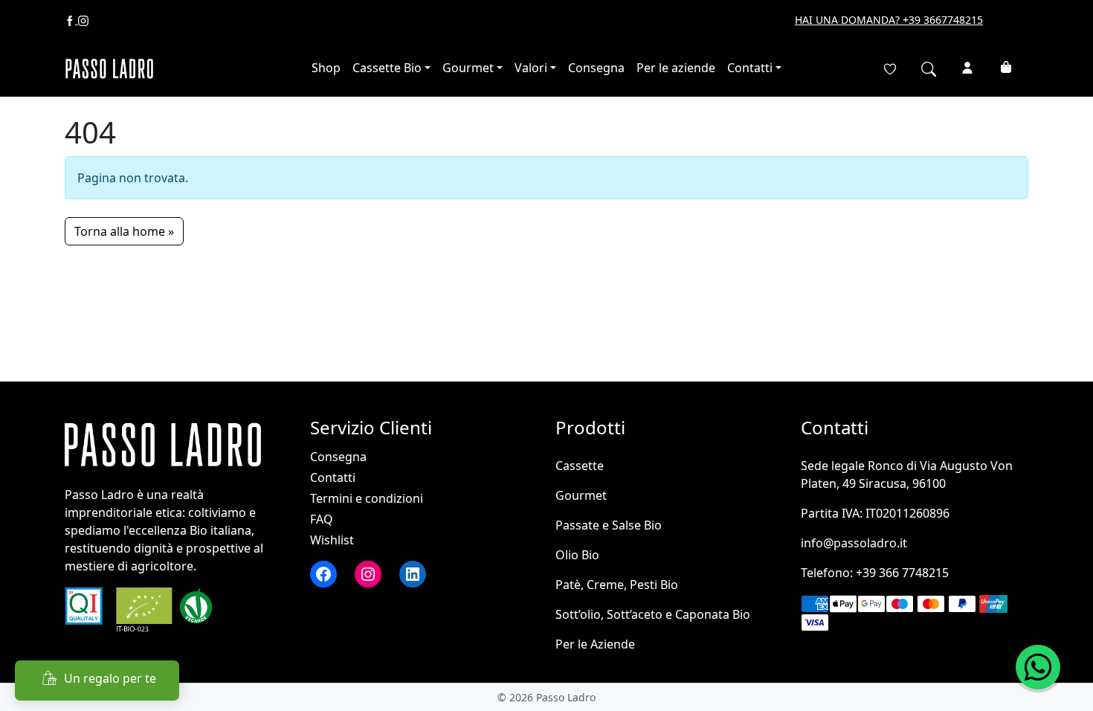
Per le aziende (675, 67)
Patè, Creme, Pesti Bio (616, 584)
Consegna (596, 67)
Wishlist (332, 540)
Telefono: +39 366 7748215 (875, 572)
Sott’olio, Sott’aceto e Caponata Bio (652, 614)
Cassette (579, 465)
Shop (326, 67)
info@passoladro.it (854, 543)
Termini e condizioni (366, 498)
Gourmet (468, 67)
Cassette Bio (387, 67)
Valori (531, 67)
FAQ (321, 519)
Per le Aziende (595, 644)
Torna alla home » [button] (124, 231)
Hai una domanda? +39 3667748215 (889, 20)
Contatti (750, 67)
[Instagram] (83, 20)
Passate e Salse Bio (608, 525)
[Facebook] (71, 20)
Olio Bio (577, 555)
